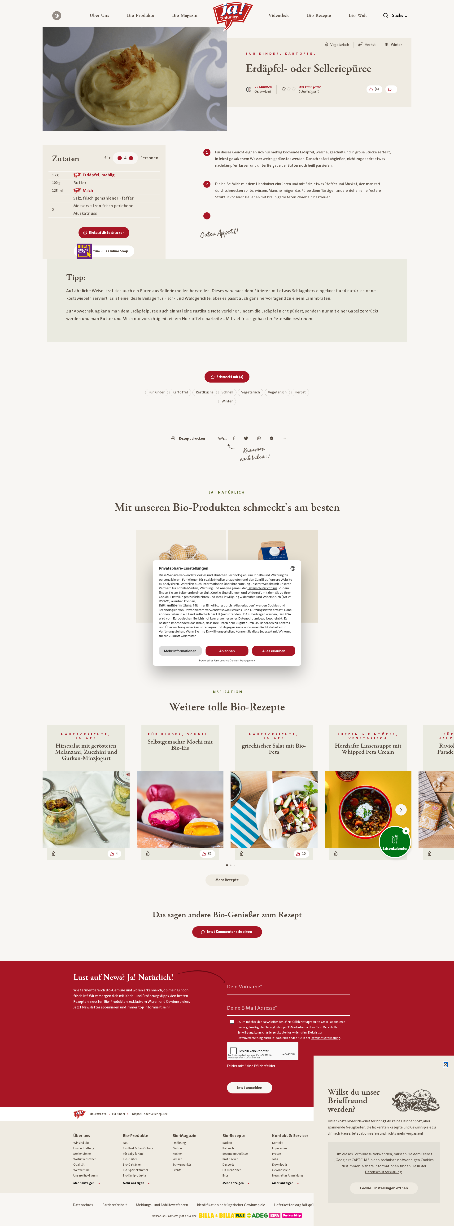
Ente (225, 1175)
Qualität (78, 1164)
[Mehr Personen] (131, 158)
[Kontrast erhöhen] (56, 15)
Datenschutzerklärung (383, 1172)
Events (177, 1170)
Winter (227, 401)
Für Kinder (156, 392)
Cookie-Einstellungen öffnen (384, 1188)
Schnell (227, 392)
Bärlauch (228, 1148)
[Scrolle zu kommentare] (391, 89)
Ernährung (179, 1142)
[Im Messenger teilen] (272, 438)
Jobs (275, 1159)
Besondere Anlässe (235, 1153)
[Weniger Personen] (120, 158)
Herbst (300, 392)
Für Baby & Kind (133, 1153)
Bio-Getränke (132, 1164)
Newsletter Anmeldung (287, 1175)
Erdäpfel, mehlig (99, 175)
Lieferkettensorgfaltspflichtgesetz (302, 1205)
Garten (177, 1148)
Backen (227, 1142)
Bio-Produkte (135, 1135)
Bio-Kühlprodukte (134, 1175)
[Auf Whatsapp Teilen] (260, 438)
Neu (125, 1142)
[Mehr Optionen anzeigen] (285, 438)
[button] (99, 15)
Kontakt (277, 1142)
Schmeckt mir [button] (233, 377)
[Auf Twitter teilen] (247, 438)
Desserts (228, 1164)
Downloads (280, 1164)
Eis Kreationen (232, 1170)
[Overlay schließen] (445, 1065)
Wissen (177, 1159)
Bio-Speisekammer (135, 1170)
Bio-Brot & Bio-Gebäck (138, 1148)
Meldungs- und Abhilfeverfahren (162, 1205)
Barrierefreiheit (114, 1205)
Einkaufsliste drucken (107, 233)
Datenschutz (83, 1205)
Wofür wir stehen (84, 1159)
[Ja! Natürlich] (233, 18)
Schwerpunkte (182, 1164)
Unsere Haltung (83, 1148)
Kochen (178, 1153)
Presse (276, 1153)
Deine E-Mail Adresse (252, 1008)
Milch (88, 190)
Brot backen (230, 1159)
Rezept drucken (192, 439)
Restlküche (205, 392)
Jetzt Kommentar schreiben (229, 932)
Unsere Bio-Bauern (85, 1175)
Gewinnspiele (281, 1170)
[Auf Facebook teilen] (235, 438)
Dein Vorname (244, 987)
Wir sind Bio (81, 1142)
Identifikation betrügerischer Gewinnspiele (231, 1205)
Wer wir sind (81, 1170)
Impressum (279, 1148)
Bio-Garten (130, 1159)
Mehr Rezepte (227, 880)
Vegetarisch (250, 392)
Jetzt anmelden (249, 1088)
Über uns (81, 1135)
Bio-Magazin (184, 1135)
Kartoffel (180, 392)
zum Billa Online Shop (110, 251)
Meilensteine (82, 1153)
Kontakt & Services (290, 1135)
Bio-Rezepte (234, 1135)
